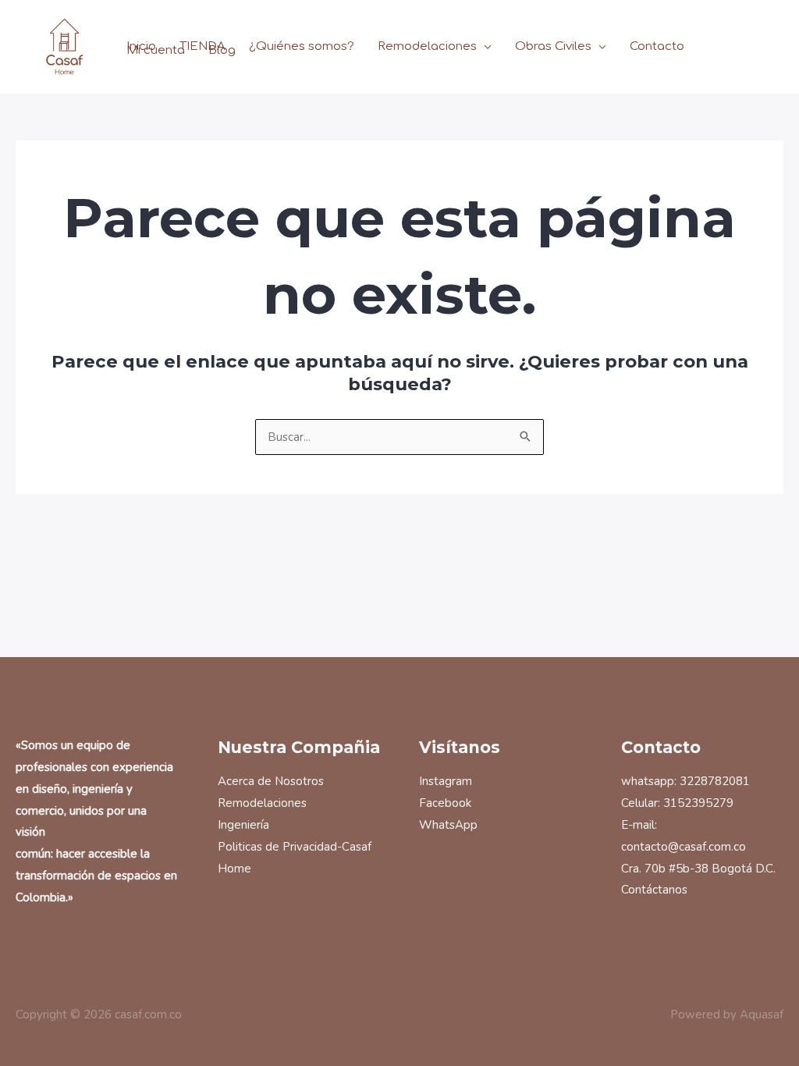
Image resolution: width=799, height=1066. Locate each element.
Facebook (445, 803)
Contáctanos (654, 889)
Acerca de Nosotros (271, 781)
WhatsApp (448, 825)
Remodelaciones (427, 47)
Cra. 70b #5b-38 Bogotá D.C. (698, 868)
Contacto (657, 47)
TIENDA (202, 47)
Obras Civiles (553, 47)
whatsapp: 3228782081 (685, 781)
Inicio (141, 47)
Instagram (445, 781)
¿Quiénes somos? (301, 47)
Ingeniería (243, 825)
